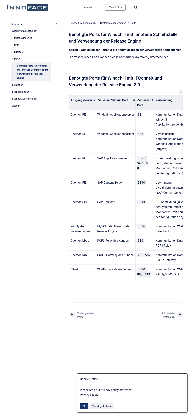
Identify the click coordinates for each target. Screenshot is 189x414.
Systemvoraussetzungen (24, 30)
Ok (84, 406)
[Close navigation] (57, 24)
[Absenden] (136, 7)
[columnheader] (82, 103)
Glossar (15, 105)
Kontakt (88, 7)
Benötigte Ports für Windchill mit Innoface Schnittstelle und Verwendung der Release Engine (32, 71)
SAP (16, 45)
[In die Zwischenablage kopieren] (67, 78)
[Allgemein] (9, 24)
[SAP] (11, 45)
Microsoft (19, 52)
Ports (17, 58)
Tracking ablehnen (101, 406)
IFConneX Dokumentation (82, 23)
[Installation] (9, 85)
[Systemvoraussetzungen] (9, 30)
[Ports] (11, 58)
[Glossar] (9, 105)
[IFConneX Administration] (9, 98)
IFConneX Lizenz (20, 92)
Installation (17, 85)
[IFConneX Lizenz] (9, 91)
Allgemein (16, 24)
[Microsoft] (11, 51)
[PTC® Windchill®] (11, 37)
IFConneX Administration (24, 98)
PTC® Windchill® (23, 37)
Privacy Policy (89, 395)
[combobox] (157, 7)
